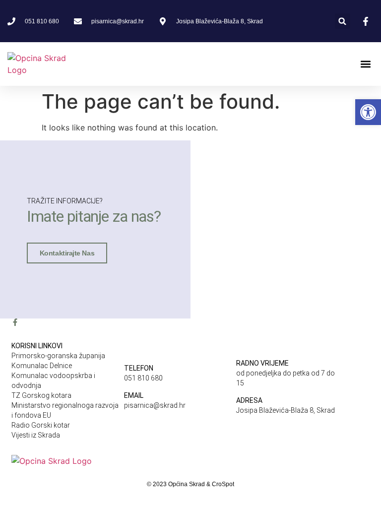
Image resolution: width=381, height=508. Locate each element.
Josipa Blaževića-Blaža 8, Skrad (285, 410)
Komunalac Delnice (41, 366)
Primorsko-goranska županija (58, 356)
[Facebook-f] (15, 322)
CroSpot (223, 484)
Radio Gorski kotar (40, 425)
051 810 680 (143, 378)
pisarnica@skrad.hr (155, 405)
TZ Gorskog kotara (41, 395)
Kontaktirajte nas (67, 253)
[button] (342, 21)
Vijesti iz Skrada (35, 435)
